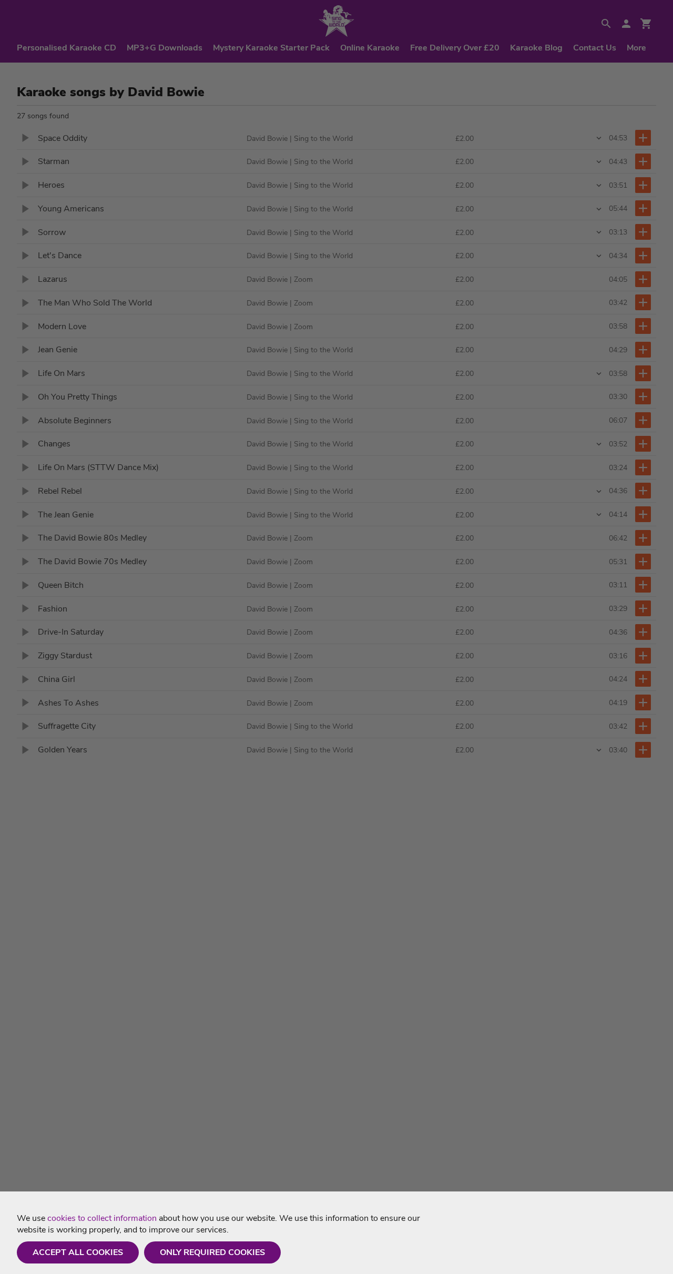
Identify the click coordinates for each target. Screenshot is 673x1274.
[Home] (336, 21)
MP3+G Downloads (164, 48)
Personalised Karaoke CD (66, 48)
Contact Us (594, 48)
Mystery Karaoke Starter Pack (271, 48)
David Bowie (267, 139)
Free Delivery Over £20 (454, 48)
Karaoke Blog (536, 48)
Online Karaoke (370, 48)
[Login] (626, 24)
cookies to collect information (102, 1218)
